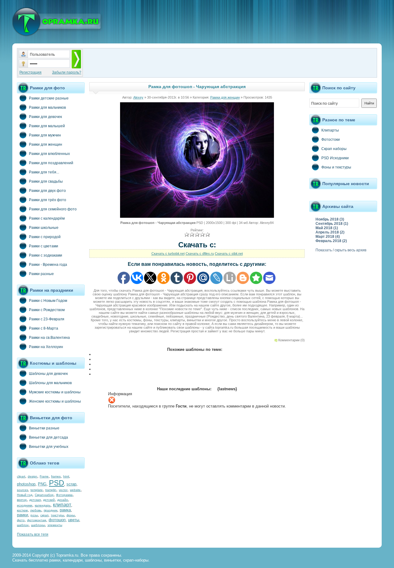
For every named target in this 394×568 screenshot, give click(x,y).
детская (35, 499)
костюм (22, 510)
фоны (70, 515)
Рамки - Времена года (48, 264)
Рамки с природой (45, 237)
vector (63, 490)
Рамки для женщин (45, 144)
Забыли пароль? (66, 72)
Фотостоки (330, 139)
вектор (22, 499)
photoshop (26, 484)
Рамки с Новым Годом (48, 300)
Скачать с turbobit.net (168, 253)
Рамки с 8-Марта (43, 328)
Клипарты (330, 130)
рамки (22, 515)
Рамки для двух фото (47, 191)
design (32, 476)
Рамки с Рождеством (47, 310)
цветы (73, 519)
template (36, 490)
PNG (42, 484)
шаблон (23, 525)
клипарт (62, 504)
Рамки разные (41, 274)
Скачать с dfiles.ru (200, 253)
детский (49, 499)
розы (34, 515)
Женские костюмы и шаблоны (55, 401)
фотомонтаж (36, 520)
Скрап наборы (334, 149)
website (75, 490)
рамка (65, 510)
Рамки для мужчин (45, 135)
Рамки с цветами (43, 246)
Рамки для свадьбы (46, 181)
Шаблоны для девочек (48, 373)
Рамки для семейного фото (53, 209)
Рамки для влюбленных (49, 154)
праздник (50, 510)
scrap (71, 484)
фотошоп (57, 519)
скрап (44, 515)
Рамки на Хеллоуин (46, 347)
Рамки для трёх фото (47, 200)
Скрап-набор (44, 495)
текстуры (57, 515)
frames (56, 476)
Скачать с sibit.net (229, 253)
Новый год (24, 495)
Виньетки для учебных (48, 446)
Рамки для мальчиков (47, 107)
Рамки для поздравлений (51, 163)
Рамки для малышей (47, 126)
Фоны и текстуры (336, 167)
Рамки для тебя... (44, 172)
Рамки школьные (43, 227)
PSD (56, 483)
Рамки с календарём (47, 218)
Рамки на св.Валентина (49, 337)
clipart (21, 476)
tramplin (50, 490)
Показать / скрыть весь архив (341, 250)
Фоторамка (64, 495)
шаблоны (38, 525)
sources (22, 490)
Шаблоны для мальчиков (50, 383)
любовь (35, 510)
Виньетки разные (44, 428)
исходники (24, 505)
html (66, 476)
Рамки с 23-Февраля (46, 319)
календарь (42, 505)
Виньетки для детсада (48, 437)
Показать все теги (32, 534)
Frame (44, 476)
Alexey (138, 97)
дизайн (62, 499)
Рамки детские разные (49, 98)
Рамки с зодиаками (45, 255)
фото (21, 520)
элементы (54, 525)
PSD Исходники (335, 158)
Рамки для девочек (45, 117)
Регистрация (30, 72)
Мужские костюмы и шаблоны (55, 392)
